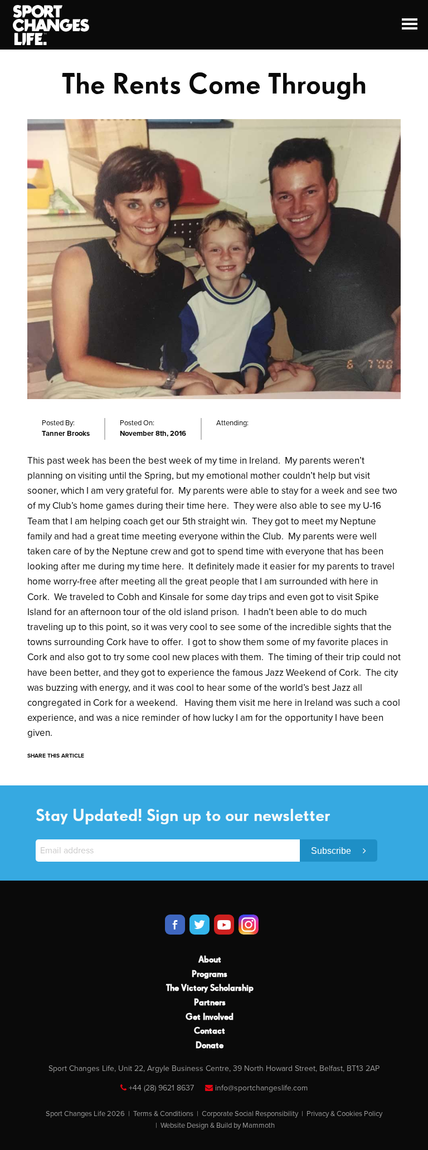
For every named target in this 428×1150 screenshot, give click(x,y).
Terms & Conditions (163, 1113)
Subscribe (332, 851)
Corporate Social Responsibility (250, 1113)
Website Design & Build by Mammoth (217, 1125)
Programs (209, 974)
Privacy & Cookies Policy (344, 1113)
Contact (209, 1031)
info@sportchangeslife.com (261, 1088)
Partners (210, 1003)
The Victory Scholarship (210, 988)
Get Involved (210, 1017)
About (209, 960)
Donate (209, 1045)
